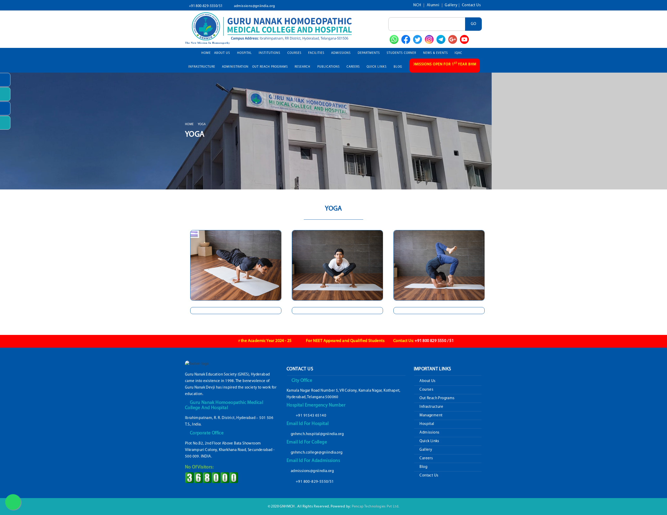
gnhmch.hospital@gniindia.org (317, 434)
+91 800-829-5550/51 (206, 6)
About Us (222, 53)
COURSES (294, 53)
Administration (235, 66)
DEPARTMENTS (369, 53)
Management (430, 415)
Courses (426, 390)
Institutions (270, 53)
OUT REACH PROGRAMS (270, 66)
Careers (426, 458)
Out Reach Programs (437, 398)
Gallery (451, 5)
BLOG (398, 66)
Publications (329, 66)
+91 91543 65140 (311, 416)
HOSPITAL (245, 53)
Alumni (433, 5)
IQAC (459, 53)
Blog (423, 467)
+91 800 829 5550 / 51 (402, 341)
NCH (417, 5)
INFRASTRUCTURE (202, 66)
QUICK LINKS (377, 66)
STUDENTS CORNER (402, 53)
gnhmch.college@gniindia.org (317, 453)
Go (473, 24)
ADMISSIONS (341, 53)
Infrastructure (431, 407)
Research (303, 66)
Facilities (316, 53)
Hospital (426, 424)
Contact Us (471, 5)
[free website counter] (211, 478)
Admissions (429, 433)
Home (206, 53)
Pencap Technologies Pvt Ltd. (375, 506)
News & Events (436, 53)
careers (354, 66)
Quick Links (429, 441)
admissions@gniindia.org (254, 6)
